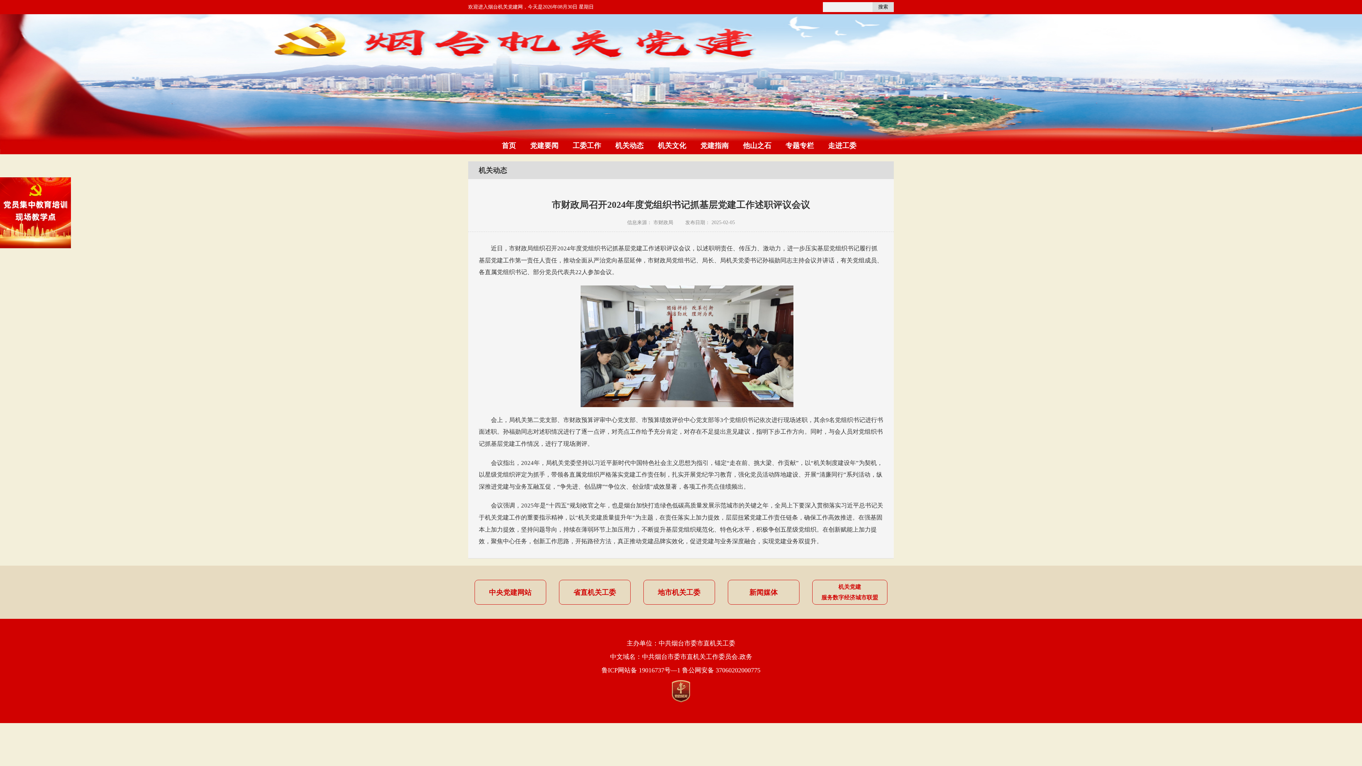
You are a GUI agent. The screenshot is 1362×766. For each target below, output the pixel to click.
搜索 (883, 7)
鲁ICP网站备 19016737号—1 (641, 670)
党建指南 (715, 145)
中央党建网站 (510, 592)
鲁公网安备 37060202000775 (721, 670)
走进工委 (842, 145)
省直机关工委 (595, 592)
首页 (509, 145)
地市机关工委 (679, 592)
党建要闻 (544, 145)
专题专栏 (800, 145)
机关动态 (629, 145)
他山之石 (757, 145)
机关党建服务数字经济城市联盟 (849, 592)
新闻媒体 (763, 592)
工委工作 (587, 145)
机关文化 (672, 145)
